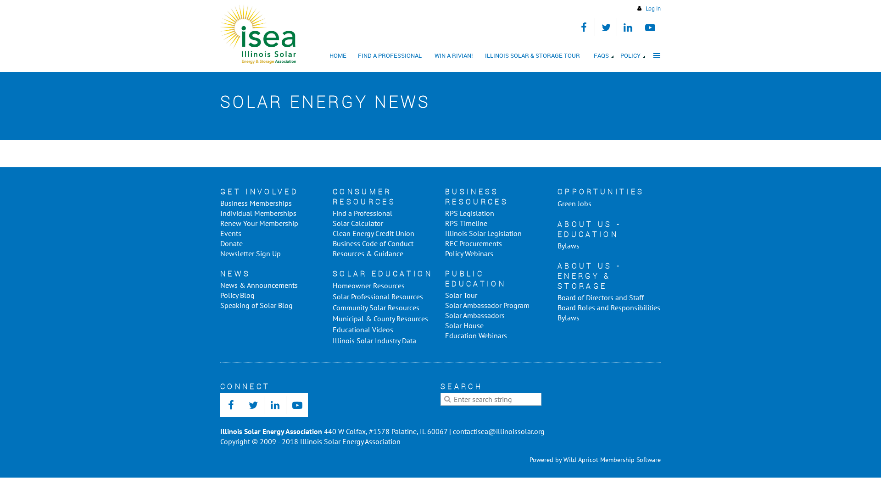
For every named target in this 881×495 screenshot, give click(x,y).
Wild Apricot (580, 460)
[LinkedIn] (628, 27)
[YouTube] (650, 27)
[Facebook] (584, 27)
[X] (606, 27)
